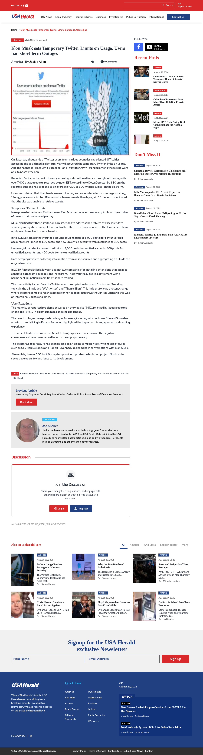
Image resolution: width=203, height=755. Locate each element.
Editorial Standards (70, 717)
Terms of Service (97, 751)
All (123, 544)
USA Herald (18, 378)
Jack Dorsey (58, 373)
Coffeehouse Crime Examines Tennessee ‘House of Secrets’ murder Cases (168, 79)
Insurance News (84, 17)
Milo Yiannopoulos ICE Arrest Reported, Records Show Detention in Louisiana (157, 194)
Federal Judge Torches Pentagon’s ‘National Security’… (49, 567)
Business (101, 17)
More (185, 544)
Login (58, 508)
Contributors (114, 751)
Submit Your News (133, 751)
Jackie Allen (37, 61)
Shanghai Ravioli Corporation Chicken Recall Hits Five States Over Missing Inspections (159, 172)
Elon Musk (45, 373)
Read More (26, 402)
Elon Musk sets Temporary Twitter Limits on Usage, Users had (53, 29)
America (17, 40)
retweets (80, 373)
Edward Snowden (29, 373)
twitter (125, 373)
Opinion (92, 709)
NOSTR (70, 373)
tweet (116, 373)
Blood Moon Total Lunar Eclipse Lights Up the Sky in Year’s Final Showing (160, 215)
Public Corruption (136, 17)
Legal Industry (63, 17)
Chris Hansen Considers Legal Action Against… (50, 604)
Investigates (116, 17)
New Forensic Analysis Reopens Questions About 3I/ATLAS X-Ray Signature (153, 709)
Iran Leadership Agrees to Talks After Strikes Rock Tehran (151, 727)
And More (150, 544)
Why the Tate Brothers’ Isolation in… (111, 566)
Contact (149, 751)
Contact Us (178, 17)
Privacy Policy (79, 751)
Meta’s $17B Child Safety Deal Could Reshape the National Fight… (169, 125)
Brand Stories (72, 709)
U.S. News (46, 17)
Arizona (69, 703)
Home (14, 29)
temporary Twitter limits (99, 373)
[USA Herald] (23, 16)
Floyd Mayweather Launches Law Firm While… (114, 604)
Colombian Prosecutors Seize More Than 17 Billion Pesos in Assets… (168, 102)
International (156, 17)
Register (81, 508)
